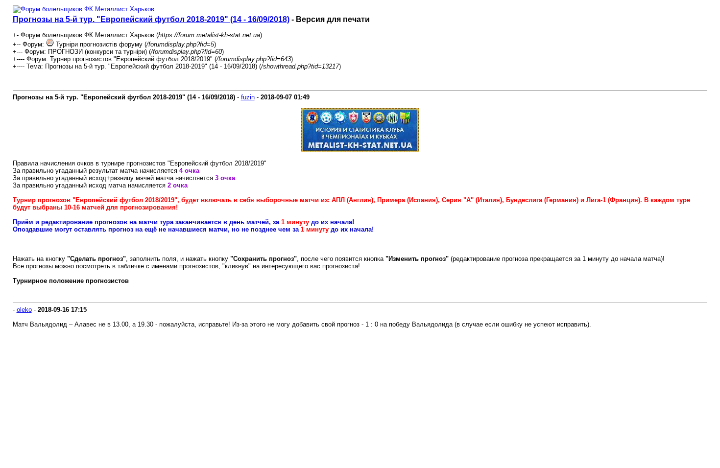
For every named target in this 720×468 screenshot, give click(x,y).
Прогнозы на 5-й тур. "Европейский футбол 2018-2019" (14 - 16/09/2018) (151, 19)
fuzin (248, 97)
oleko (24, 309)
